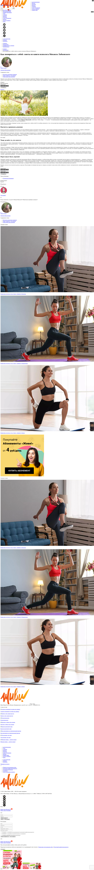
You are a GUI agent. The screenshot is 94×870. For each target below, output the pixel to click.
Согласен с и (18, 832)
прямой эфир (35, 10)
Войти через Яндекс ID (6, 809)
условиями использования (13, 832)
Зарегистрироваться (5, 836)
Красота (33, 5)
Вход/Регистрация (7, 10)
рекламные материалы (8, 769)
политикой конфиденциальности (27, 832)
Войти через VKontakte (6, 810)
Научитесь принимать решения (10, 74)
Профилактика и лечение (8, 45)
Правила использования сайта (9, 767)
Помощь (5, 40)
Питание (34, 4)
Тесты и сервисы (6, 20)
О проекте (5, 770)
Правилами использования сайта (45, 847)
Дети (4, 13)
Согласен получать (11, 835)
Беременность (6, 46)
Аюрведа (5, 43)
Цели (4, 21)
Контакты (5, 41)
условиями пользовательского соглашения (16, 833)
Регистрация (7, 819)
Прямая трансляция (7, 12)
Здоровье (34, 6)
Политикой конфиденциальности (61, 847)
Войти (2, 819)
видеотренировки (36, 2)
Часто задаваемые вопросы (9, 772)
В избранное (3, 87)
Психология (5, 44)
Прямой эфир (6, 755)
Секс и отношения (36, 7)
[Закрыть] (1, 868)
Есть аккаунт (12, 836)
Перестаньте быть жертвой (9, 76)
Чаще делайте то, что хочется (9, 75)
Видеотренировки (7, 11)
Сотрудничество (6, 38)
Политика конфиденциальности (10, 768)
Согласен (3, 849)
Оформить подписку (5, 5)
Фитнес (33, 3)
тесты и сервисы (35, 8)
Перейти (2, 89)
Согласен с (14, 833)
